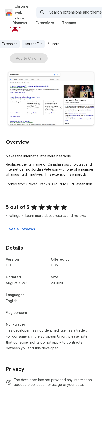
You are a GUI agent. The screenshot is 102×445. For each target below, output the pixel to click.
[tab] (20, 23)
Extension (10, 44)
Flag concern (16, 312)
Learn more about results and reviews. (56, 215)
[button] (51, 99)
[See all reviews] (22, 229)
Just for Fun (33, 44)
